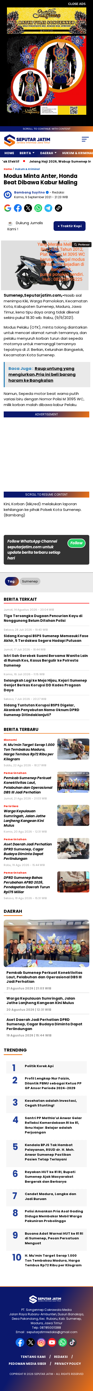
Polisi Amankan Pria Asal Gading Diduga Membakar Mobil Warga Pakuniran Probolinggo (54, 1216)
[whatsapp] (62, 1345)
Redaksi (61, 1357)
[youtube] (52, 1345)
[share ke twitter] (29, 211)
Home (9, 153)
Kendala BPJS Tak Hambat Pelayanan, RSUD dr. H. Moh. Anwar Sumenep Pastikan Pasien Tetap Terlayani (49, 1152)
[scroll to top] (86, 1362)
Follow (76, 543)
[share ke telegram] (49, 211)
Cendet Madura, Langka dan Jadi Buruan (50, 1196)
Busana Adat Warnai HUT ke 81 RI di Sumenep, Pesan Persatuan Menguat (54, 1238)
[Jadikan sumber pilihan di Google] (9, 211)
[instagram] (42, 1345)
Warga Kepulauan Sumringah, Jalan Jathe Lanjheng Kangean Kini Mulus (25, 818)
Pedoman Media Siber (27, 1364)
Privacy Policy (68, 1364)
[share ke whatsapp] (39, 211)
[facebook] (20, 1345)
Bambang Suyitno (29, 192)
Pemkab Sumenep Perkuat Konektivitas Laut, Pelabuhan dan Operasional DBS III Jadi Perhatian (28, 785)
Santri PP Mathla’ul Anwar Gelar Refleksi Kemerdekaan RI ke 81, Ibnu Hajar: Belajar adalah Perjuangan (53, 1125)
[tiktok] (73, 1345)
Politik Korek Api (39, 1066)
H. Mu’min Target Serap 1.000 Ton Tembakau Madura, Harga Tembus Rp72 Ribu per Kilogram (29, 752)
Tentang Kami (33, 1357)
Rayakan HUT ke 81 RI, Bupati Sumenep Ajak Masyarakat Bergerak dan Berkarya (50, 1177)
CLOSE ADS (77, 3)
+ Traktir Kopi (70, 226)
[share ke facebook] (19, 211)
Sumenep (30, 581)
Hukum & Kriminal (27, 169)
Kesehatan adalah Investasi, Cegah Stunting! (51, 1103)
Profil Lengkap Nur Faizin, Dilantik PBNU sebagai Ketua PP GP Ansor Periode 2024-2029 (53, 1083)
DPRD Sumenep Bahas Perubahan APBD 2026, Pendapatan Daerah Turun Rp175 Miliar (27, 884)
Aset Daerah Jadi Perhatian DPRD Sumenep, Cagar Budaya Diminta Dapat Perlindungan (28, 851)
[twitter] (31, 1345)
